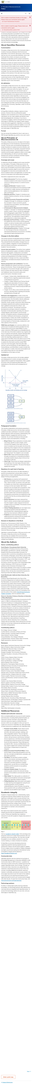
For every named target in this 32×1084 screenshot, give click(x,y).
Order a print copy (8, 1077)
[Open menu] (1, 13)
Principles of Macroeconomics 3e (11, 6)
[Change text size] (29, 13)
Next (28, 1071)
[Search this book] (25, 13)
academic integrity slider (12, 834)
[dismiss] (30, 17)
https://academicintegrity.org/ (9, 853)
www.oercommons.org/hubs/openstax (11, 880)
